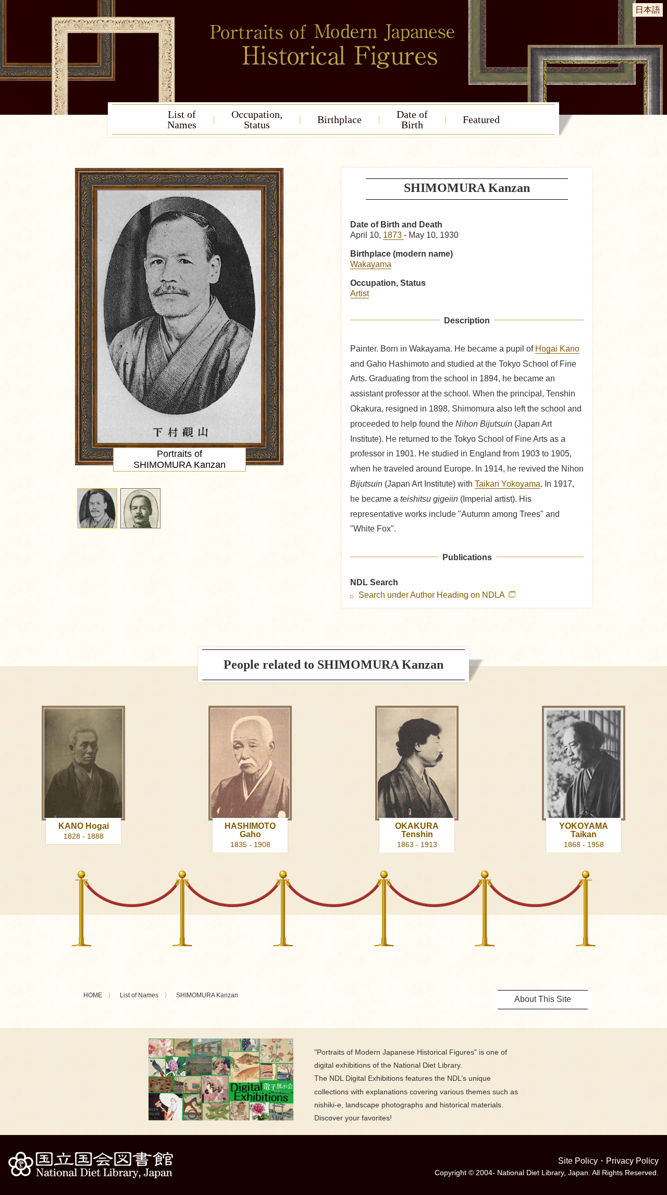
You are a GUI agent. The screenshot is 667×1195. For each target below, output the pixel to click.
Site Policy (578, 1160)
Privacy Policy (632, 1160)
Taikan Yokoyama (507, 483)
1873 (393, 235)
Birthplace (339, 119)
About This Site (542, 999)
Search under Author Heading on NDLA (433, 595)
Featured (481, 119)
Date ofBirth (412, 119)
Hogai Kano (557, 348)
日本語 (647, 9)
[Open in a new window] (221, 1042)
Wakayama (370, 264)
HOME (92, 995)
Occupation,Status (256, 119)
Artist (359, 293)
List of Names (139, 995)
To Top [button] (656, 1123)
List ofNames (181, 119)
